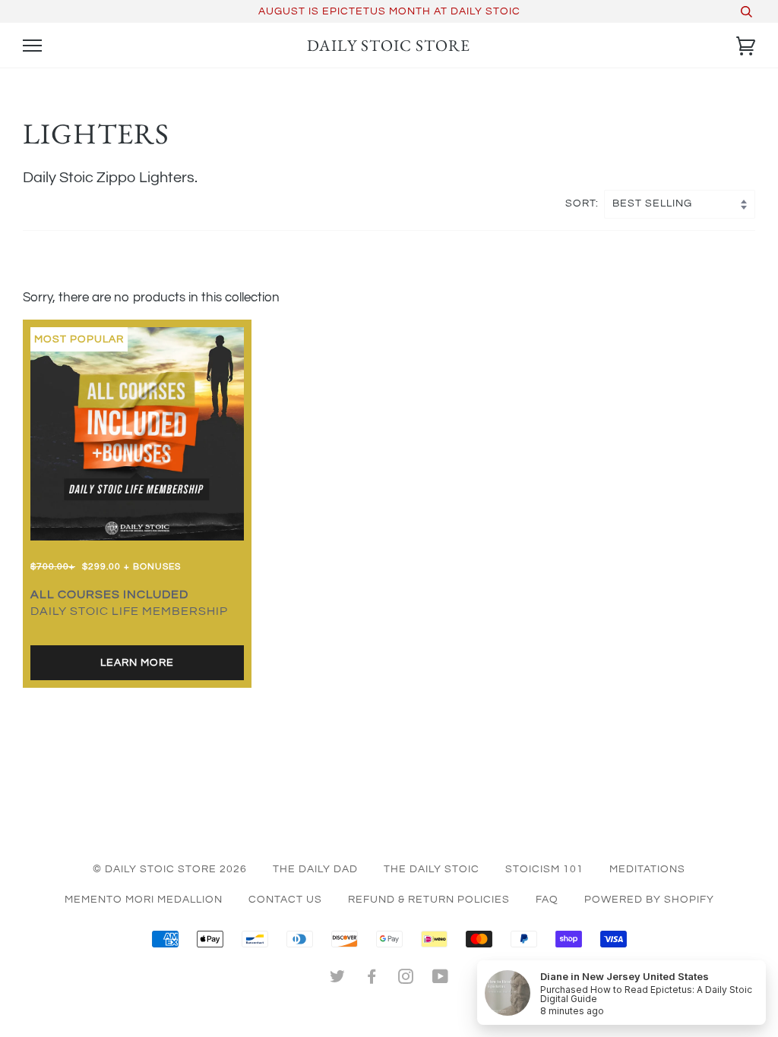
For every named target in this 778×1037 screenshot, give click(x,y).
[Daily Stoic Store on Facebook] (372, 979)
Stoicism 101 (544, 869)
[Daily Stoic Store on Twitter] (338, 979)
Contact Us (285, 899)
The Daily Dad (315, 869)
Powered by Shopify (649, 899)
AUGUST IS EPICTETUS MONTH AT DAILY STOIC (389, 11)
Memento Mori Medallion (144, 899)
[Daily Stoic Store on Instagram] (406, 979)
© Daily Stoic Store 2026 (170, 869)
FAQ (547, 899)
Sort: (583, 203)
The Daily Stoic (431, 869)
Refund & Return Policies (429, 899)
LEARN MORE (137, 662)
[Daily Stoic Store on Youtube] (440, 979)
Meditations (647, 869)
